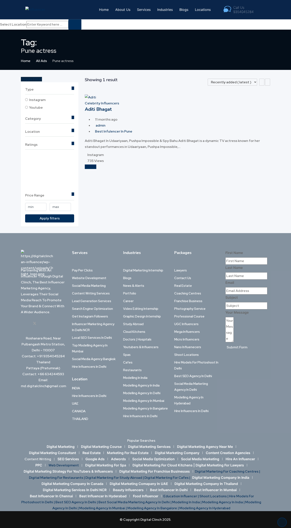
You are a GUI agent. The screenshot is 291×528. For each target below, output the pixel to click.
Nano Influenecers (187, 347)
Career (128, 301)
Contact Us (182, 278)
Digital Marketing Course (101, 446)
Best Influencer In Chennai (51, 496)
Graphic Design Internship (142, 316)
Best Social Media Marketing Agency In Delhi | (135, 502)
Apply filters (50, 218)
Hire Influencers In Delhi (89, 367)
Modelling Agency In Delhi (141, 393)
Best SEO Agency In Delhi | (76, 502)
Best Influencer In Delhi (169, 490)
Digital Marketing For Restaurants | (57, 477)
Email (229, 282)
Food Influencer (145, 496)
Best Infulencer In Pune (113, 131)
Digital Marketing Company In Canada (72, 484)
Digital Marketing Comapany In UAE (139, 484)
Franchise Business (188, 301)
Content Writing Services (91, 293)
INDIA (76, 388)
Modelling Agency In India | (223, 502)
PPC (38, 465)
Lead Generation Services (91, 301)
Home (104, 9)
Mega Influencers (187, 332)
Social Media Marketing (89, 286)
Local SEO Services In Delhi (92, 338)
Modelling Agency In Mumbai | (103, 508)
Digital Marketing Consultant (52, 453)
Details (90, 166)
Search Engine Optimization (92, 309)
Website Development (89, 278)
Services (144, 9)
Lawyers (180, 270)
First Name (234, 253)
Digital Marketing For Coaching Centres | (227, 471)
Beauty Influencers (128, 490)
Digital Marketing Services (149, 446)
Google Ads (95, 459)
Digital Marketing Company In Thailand (206, 484)
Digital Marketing (61, 446)
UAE (75, 403)
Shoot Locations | (214, 496)
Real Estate (183, 286)
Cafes (128, 362)
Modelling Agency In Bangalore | (153, 508)
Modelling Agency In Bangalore (145, 408)
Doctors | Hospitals (137, 339)
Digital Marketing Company (177, 453)
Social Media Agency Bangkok (94, 359)
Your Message (237, 312)
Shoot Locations (186, 355)
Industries (165, 9)
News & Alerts (133, 286)
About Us (122, 9)
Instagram (37, 100)
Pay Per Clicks (82, 270)
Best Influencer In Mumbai (215, 490)
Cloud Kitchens (134, 332)
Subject (231, 297)
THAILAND (80, 419)
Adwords (118, 459)
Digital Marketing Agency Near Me (205, 446)
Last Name (234, 267)
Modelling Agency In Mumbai (143, 401)
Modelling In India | (187, 502)
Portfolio (129, 293)
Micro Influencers (186, 339)
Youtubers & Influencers (140, 347)
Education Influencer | (181, 496)
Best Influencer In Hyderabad (103, 496)
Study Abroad (133, 324)
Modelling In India (135, 378)
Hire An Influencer (240, 459)
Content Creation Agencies (228, 453)
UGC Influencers (186, 324)
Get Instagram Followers (90, 316)
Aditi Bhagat (98, 109)
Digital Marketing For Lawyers (220, 465)
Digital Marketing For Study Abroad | (114, 477)
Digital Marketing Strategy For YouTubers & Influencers (68, 471)
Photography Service (190, 309)
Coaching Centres (187, 293)
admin (100, 125)
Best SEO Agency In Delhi (193, 376)
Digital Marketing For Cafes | (167, 477)
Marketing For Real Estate (127, 453)
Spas (127, 355)
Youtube (36, 107)
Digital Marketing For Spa (105, 465)
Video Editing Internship (140, 309)
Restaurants (132, 370)
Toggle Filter (31, 79)
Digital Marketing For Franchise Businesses (154, 471)
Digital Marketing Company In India (220, 477)
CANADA (79, 411)
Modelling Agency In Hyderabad (204, 508)
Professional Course (189, 316)
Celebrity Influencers (102, 103)
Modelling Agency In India (141, 385)
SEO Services (68, 459)
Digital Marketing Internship (143, 270)
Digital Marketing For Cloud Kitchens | (164, 465)
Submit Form (237, 347)
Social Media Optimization (153, 459)
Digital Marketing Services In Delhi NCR (75, 490)
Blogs (183, 9)
